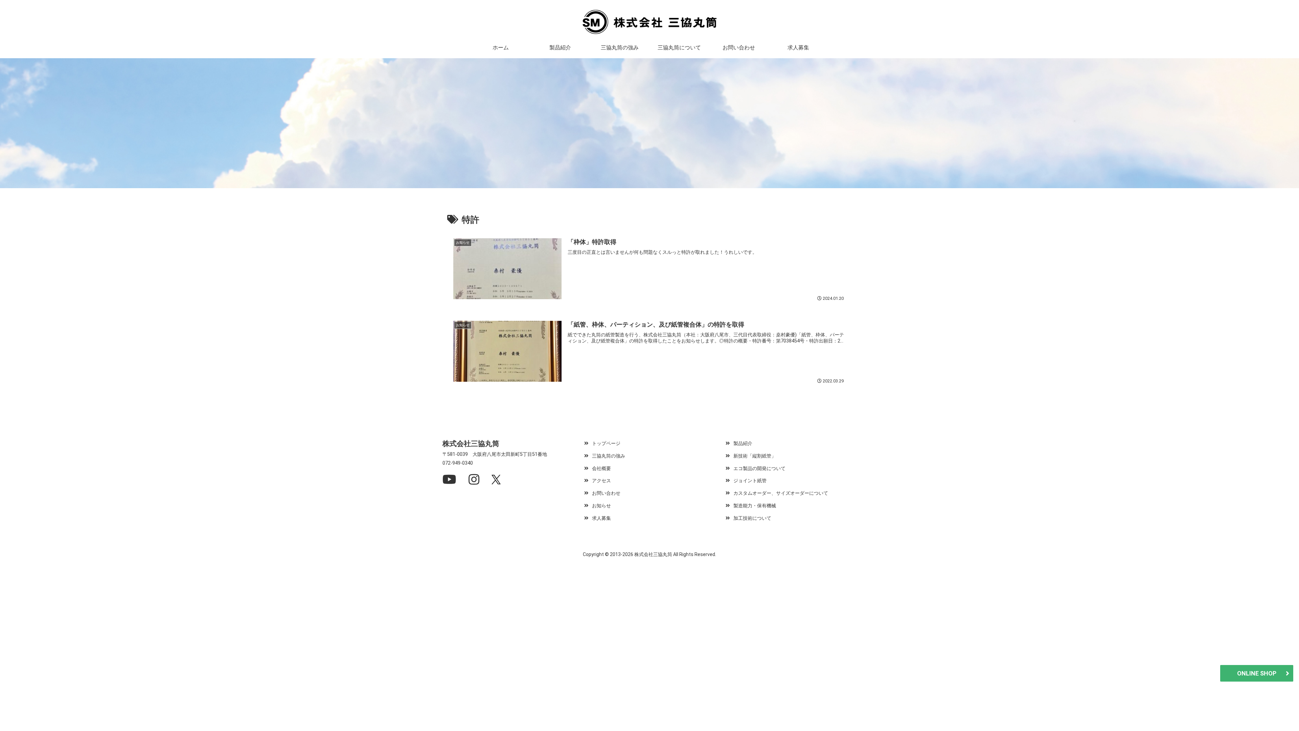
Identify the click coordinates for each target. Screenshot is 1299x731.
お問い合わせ (606, 493)
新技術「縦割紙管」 (754, 456)
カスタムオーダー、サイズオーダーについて (780, 493)
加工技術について (752, 518)
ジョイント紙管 (750, 481)
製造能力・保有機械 (754, 506)
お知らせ (601, 506)
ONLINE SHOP (1256, 673)
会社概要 (601, 468)
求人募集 (601, 518)
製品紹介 (742, 443)
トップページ (606, 443)
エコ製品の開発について (759, 468)
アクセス (601, 481)
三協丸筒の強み (608, 456)
